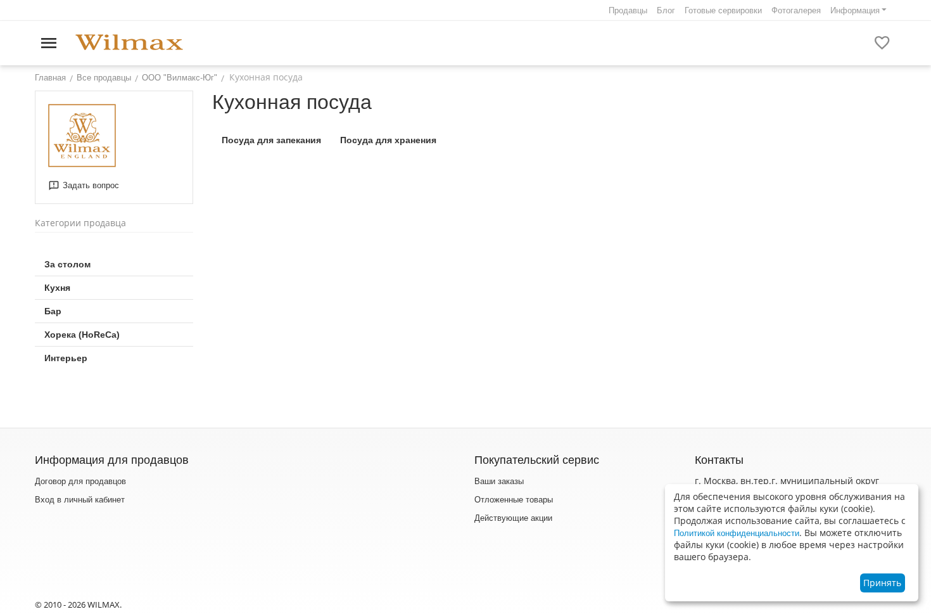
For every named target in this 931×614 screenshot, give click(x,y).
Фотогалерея (796, 10)
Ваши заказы (499, 481)
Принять (882, 583)
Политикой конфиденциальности (736, 533)
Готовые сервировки (723, 10)
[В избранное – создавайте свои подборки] (882, 43)
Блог (666, 10)
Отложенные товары (513, 499)
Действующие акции (513, 518)
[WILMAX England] (129, 43)
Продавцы (628, 10)
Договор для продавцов (80, 481)
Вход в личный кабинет (80, 499)
